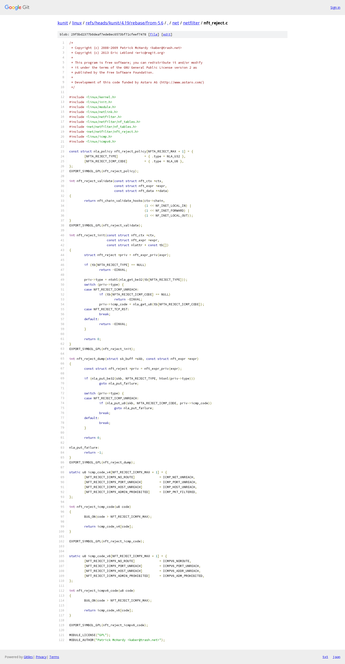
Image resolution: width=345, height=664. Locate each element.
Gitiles (28, 657)
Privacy (41, 657)
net (175, 23)
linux (77, 23)
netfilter (191, 23)
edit (167, 34)
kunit (63, 23)
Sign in (335, 7)
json (336, 657)
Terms (54, 657)
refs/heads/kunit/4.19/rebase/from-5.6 (124, 23)
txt (325, 657)
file (153, 34)
